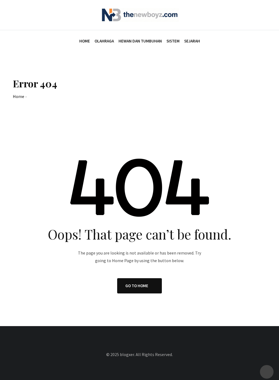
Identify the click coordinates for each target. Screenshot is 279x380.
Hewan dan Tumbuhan (140, 41)
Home (84, 41)
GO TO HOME (136, 285)
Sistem (173, 41)
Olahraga (104, 41)
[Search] (264, 14)
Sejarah (192, 41)
